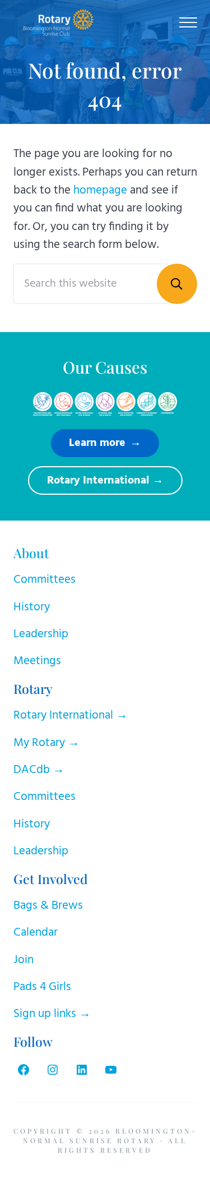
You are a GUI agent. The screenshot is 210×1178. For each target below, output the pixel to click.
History (31, 607)
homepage (100, 190)
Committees (44, 579)
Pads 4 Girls (42, 987)
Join (23, 960)
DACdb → (38, 770)
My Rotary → (46, 743)
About (31, 553)
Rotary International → (70, 715)
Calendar (35, 932)
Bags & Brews (48, 905)
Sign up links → (52, 1014)
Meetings (37, 661)
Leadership (40, 634)
